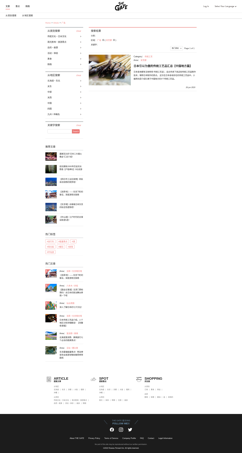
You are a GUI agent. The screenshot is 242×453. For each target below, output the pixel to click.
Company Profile (129, 438)
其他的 (170, 397)
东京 (63, 390)
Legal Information (165, 438)
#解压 (60, 247)
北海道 (56, 390)
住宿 (119, 400)
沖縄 (55, 393)
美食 (78, 403)
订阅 (146, 390)
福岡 (82, 390)
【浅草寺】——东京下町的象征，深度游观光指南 (71, 193)
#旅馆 (70, 247)
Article (56, 23)
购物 (27, 6)
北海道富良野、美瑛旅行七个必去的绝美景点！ (71, 338)
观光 (101, 400)
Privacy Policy (94, 438)
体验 (107, 400)
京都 (69, 390)
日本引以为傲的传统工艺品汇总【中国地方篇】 (163, 66)
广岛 (63, 23)
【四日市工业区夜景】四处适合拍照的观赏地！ (71, 180)
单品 (158, 390)
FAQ (142, 438)
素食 (152, 390)
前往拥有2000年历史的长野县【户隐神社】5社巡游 (71, 167)
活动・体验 (69, 403)
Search (76, 131)
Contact (151, 438)
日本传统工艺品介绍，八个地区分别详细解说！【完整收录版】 (71, 323)
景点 (18, 6)
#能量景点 (62, 241)
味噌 (152, 397)
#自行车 (50, 241)
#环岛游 (50, 252)
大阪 (76, 390)
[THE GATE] (121, 6)
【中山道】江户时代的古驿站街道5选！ (71, 218)
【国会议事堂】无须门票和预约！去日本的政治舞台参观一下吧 (71, 292)
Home (48, 23)
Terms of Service (111, 438)
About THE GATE (77, 438)
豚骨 (146, 397)
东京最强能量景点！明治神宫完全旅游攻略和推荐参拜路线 (71, 355)
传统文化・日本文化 (61, 400)
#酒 (73, 241)
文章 (8, 6)
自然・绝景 (58, 403)
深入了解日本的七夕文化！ (71, 307)
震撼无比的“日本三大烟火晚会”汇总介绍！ (71, 155)
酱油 (158, 397)
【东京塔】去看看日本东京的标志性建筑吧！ (71, 205)
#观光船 (50, 247)
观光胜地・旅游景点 (79, 400)
